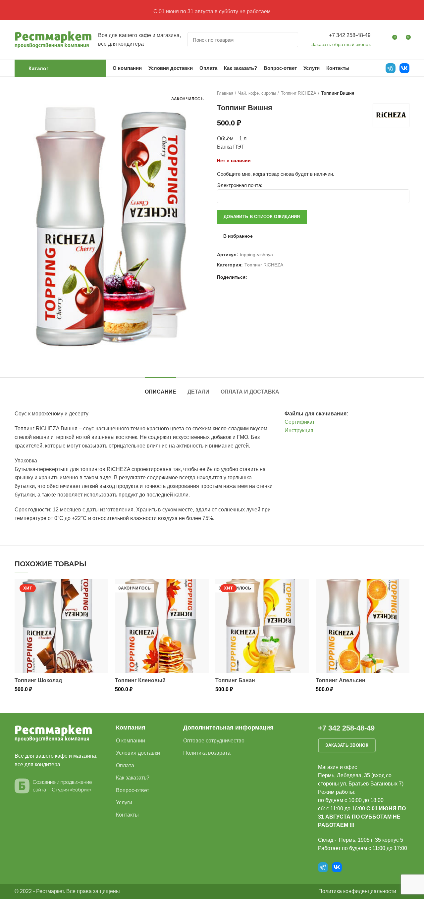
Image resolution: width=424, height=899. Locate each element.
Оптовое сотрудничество (213, 740)
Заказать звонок (346, 745)
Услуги (124, 802)
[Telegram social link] (277, 277)
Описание (160, 392)
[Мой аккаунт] (380, 39)
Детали (198, 392)
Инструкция (299, 430)
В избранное (238, 236)
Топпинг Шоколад (38, 680)
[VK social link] (269, 277)
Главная (225, 93)
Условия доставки (138, 753)
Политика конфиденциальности (357, 891)
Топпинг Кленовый (140, 680)
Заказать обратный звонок (341, 44)
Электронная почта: (239, 185)
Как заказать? (132, 778)
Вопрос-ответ (132, 790)
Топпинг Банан (235, 680)
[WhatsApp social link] (261, 277)
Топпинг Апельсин (340, 680)
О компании (130, 740)
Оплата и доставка (250, 392)
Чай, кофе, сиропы (257, 93)
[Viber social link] (284, 277)
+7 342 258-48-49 (350, 35)
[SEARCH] (289, 39)
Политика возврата (207, 753)
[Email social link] (254, 277)
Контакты (127, 815)
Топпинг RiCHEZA (298, 93)
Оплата (125, 765)
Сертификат (300, 422)
